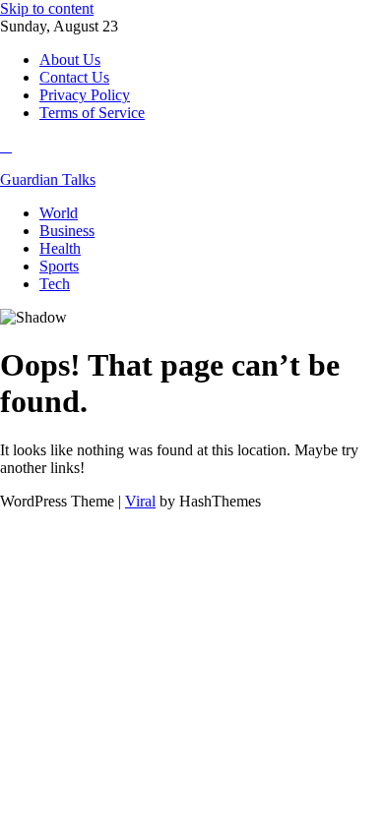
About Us (69, 59)
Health (60, 248)
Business (67, 230)
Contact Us (74, 77)
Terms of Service (92, 112)
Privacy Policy (84, 95)
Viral (140, 501)
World (58, 213)
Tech (54, 283)
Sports (59, 266)
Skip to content (47, 8)
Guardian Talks (48, 179)
